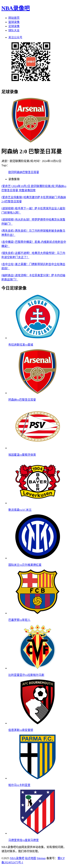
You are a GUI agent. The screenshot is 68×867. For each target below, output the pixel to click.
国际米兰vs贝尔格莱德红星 (24, 564)
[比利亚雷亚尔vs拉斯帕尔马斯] (37, 668)
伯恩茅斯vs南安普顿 (20, 730)
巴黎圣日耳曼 (30, 172)
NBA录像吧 (15, 8)
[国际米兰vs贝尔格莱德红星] (37, 558)
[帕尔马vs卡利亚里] (37, 778)
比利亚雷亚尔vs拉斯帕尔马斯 (26, 674)
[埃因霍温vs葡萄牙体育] (37, 447)
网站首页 (14, 17)
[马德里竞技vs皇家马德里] (37, 833)
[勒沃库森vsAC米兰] (37, 503)
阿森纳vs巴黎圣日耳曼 (22, 399)
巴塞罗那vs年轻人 (19, 619)
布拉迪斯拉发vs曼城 (20, 344)
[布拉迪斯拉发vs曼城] (37, 337)
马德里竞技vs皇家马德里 (23, 840)
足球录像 (14, 26)
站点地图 (30, 858)
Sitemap (41, 858)
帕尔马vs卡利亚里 (19, 785)
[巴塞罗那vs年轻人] (37, 613)
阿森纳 (18, 172)
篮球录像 (14, 22)
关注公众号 (15, 37)
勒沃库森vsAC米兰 (20, 509)
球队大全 (14, 30)
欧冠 (11, 172)
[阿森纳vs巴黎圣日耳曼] (37, 392)
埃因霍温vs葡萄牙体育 (22, 454)
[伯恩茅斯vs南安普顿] (37, 723)
